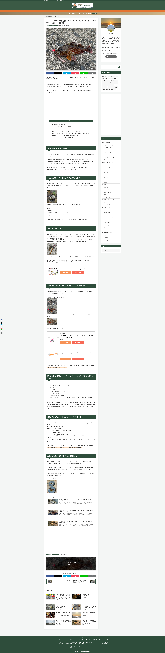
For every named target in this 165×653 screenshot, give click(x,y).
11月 (109, 78)
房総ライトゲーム (108, 212)
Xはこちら (95, 13)
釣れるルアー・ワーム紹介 (110, 165)
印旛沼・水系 (107, 192)
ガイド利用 (114, 78)
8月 (117, 76)
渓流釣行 (95, 639)
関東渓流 (106, 227)
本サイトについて (105, 639)
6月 (111, 76)
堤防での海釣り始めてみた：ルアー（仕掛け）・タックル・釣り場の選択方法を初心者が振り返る (76, 500)
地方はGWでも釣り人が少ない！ (59, 124)
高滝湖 (106, 187)
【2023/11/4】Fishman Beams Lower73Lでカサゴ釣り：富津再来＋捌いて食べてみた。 (76, 521)
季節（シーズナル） (108, 159)
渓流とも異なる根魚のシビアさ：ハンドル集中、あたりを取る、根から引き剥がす (71, 133)
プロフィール (104, 640)
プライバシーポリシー (106, 642)
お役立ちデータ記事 (74, 645)
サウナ (106, 240)
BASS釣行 (81, 639)
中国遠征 (115, 87)
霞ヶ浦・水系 (107, 189)
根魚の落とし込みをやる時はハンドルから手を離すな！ (65, 135)
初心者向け (72, 640)
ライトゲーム (107, 147)
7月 (114, 76)
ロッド (106, 172)
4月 (105, 76)
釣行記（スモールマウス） (109, 199)
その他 (105, 235)
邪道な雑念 (107, 237)
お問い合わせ (104, 643)
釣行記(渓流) (107, 220)
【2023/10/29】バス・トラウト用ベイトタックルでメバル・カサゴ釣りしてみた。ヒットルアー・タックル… (76, 511)
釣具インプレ (61, 639)
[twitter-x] (111, 60)
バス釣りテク (72, 646)
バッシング (107, 152)
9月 (103, 78)
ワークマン (107, 170)
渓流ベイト (113, 89)
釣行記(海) (49, 25)
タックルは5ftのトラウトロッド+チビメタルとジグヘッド (65, 127)
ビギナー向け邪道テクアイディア (111, 157)
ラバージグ (112, 85)
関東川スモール (108, 202)
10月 (106, 78)
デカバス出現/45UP (113, 82)
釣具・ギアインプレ (108, 162)
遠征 (106, 194)
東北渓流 (106, 225)
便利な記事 (107, 150)
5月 (108, 76)
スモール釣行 (87, 639)
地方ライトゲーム (54, 25)
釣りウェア (107, 167)
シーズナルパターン (106, 80)
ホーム (56, 639)
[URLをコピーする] (92, 73)
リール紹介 (104, 87)
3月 (103, 76)
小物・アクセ (107, 179)
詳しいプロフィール (111, 56)
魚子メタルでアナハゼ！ (58, 129)
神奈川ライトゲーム (108, 217)
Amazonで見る (66, 272)
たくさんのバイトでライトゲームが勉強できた (63, 137)
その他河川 (107, 197)
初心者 (103, 89)
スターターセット (107, 232)
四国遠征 (108, 89)
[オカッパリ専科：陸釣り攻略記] (82, 5)
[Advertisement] (71, 106)
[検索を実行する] (119, 67)
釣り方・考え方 (107, 142)
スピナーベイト (114, 80)
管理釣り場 (107, 230)
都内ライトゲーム (108, 215)
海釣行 (99, 639)
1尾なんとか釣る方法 (109, 145)
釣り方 (71, 639)
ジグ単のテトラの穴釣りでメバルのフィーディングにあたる (66, 131)
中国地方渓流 (107, 222)
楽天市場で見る (78, 272)
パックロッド (107, 174)
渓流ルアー (107, 155)
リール (106, 177)
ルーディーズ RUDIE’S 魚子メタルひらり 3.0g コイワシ (72, 269)
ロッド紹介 (110, 87)
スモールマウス (105, 82)
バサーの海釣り (63, 554)
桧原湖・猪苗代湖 (108, 204)
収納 (105, 182)
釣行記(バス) (107, 184)
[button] (50, 73)
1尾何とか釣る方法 (73, 642)
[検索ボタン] (107, 11)
